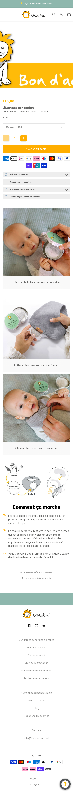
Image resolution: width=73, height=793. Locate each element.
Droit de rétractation (36, 663)
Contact (36, 730)
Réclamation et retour (36, 678)
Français (34, 784)
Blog (36, 708)
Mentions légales (37, 647)
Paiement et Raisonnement (36, 670)
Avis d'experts (36, 700)
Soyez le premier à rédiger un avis (36, 578)
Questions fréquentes (36, 716)
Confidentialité (36, 655)
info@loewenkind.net (36, 738)
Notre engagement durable (36, 693)
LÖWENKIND (41, 756)
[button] (4, 14)
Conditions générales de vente (36, 640)
